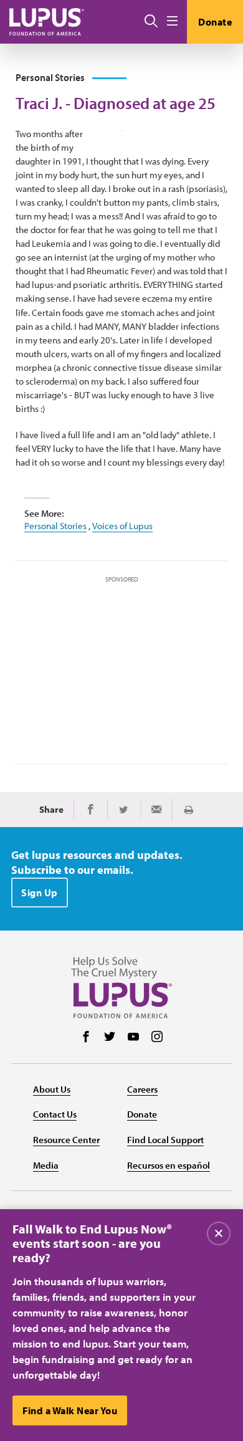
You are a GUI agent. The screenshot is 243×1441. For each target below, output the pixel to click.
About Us (51, 1089)
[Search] (151, 21)
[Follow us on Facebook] (86, 1038)
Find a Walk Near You (69, 1410)
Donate (215, 22)
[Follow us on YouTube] (133, 1038)
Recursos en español (168, 1165)
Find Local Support (165, 1140)
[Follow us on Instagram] (157, 1038)
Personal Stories (55, 526)
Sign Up (39, 892)
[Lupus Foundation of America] (46, 21)
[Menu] (172, 21)
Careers (142, 1089)
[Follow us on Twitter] (109, 1038)
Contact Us (55, 1114)
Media (46, 1165)
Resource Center (66, 1140)
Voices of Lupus (122, 526)
